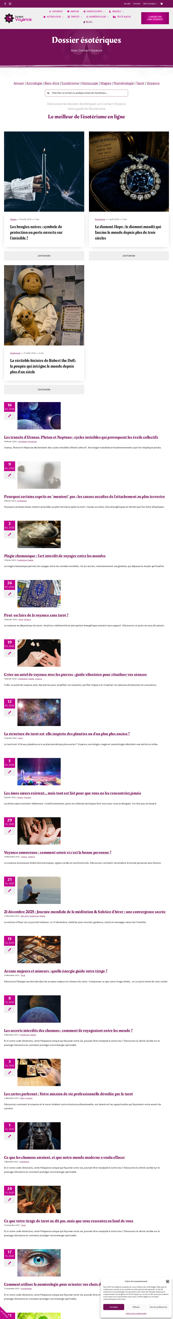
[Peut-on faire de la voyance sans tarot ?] (39, 593)
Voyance (153, 83)
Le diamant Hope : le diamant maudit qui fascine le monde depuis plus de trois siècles (128, 232)
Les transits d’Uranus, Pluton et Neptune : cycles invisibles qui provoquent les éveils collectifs (81, 437)
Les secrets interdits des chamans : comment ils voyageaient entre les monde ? (68, 1031)
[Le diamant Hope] (129, 132)
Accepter (114, 1307)
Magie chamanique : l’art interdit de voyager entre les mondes (55, 556)
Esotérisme (70, 83)
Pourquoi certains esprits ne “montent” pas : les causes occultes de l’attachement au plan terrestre (84, 497)
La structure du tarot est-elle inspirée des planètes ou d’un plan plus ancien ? (67, 734)
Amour (19, 83)
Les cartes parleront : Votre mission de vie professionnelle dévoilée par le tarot (68, 1094)
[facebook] (5, 4)
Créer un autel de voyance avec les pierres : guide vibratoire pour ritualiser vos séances (75, 675)
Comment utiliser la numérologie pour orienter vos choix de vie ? (57, 1284)
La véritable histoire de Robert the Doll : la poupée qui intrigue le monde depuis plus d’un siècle (43, 366)
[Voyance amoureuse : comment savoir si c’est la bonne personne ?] (39, 831)
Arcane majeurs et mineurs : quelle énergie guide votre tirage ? (55, 971)
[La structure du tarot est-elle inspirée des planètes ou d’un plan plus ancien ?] (39, 712)
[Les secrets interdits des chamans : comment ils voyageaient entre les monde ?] (39, 1009)
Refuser (136, 1307)
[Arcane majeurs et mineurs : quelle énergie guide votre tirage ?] (39, 949)
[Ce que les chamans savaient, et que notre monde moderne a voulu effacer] (39, 1136)
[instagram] (10, 4)
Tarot (140, 83)
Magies (106, 83)
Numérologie (124, 83)
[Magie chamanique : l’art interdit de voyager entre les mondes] (39, 534)
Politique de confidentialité (136, 1313)
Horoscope (89, 83)
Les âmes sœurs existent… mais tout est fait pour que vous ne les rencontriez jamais (72, 793)
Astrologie (34, 83)
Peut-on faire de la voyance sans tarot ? (36, 615)
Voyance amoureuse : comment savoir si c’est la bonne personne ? (58, 852)
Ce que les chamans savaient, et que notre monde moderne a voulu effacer (64, 1157)
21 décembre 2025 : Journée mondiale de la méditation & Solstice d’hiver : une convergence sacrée (85, 912)
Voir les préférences (158, 1307)
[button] (167, 1281)
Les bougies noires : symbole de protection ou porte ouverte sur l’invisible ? (36, 232)
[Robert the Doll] (44, 266)
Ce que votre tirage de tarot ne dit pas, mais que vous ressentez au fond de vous (68, 1221)
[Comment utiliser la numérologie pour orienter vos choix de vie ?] (39, 1262)
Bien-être (51, 83)
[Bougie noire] (44, 132)
